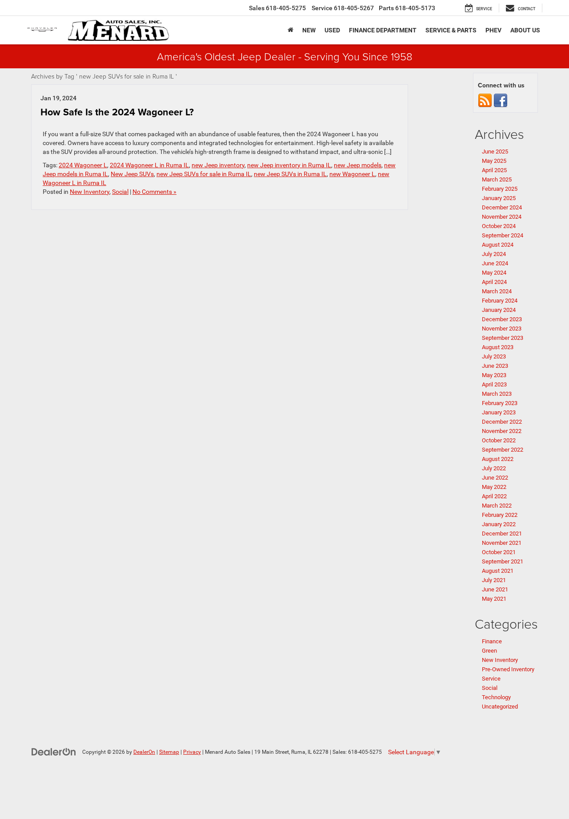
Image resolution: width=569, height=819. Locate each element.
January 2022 (499, 524)
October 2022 (499, 440)
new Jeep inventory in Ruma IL (289, 165)
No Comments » (154, 191)
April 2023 (494, 384)
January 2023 (499, 412)
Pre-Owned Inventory (508, 669)
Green (489, 650)
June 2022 (495, 477)
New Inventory (89, 191)
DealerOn (144, 752)
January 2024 (499, 310)
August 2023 (497, 347)
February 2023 (499, 403)
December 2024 (502, 207)
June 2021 (495, 589)
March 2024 (497, 291)
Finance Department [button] (383, 30)
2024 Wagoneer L (83, 165)
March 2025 (497, 179)
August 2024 (497, 244)
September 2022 (502, 449)
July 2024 (494, 254)
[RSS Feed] (485, 100)
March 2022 (497, 505)
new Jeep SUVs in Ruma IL (290, 173)
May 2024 (494, 272)
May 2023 (494, 375)
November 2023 (501, 328)
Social (120, 191)
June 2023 (495, 365)
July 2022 (494, 468)
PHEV (493, 30)
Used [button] (332, 30)
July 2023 (494, 356)
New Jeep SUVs (132, 173)
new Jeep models (357, 165)
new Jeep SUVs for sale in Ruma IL (203, 173)
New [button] (309, 30)
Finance (492, 641)
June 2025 (495, 151)
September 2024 (502, 235)
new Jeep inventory (218, 165)
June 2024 (495, 263)
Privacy (192, 752)
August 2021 (497, 570)
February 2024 (499, 300)
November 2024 (501, 216)
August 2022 (497, 459)
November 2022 (501, 431)
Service (491, 678)
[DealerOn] (53, 751)
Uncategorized (500, 706)
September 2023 (502, 338)
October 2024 (499, 226)
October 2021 (499, 552)
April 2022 (494, 496)
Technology (496, 697)
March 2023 (497, 393)
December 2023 (502, 319)
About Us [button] (525, 30)
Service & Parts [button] (451, 30)
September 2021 (502, 561)
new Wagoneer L (352, 173)
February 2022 (499, 515)
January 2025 (499, 198)
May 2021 (494, 598)
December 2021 (502, 533)
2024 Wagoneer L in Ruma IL (149, 165)
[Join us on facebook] (500, 100)
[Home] (290, 30)
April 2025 (494, 170)
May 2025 (494, 161)
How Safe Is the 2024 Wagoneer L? (117, 112)
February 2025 (499, 188)
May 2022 (494, 487)
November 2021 (501, 542)
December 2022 (502, 421)
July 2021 (494, 580)
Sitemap (169, 752)
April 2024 (494, 282)
